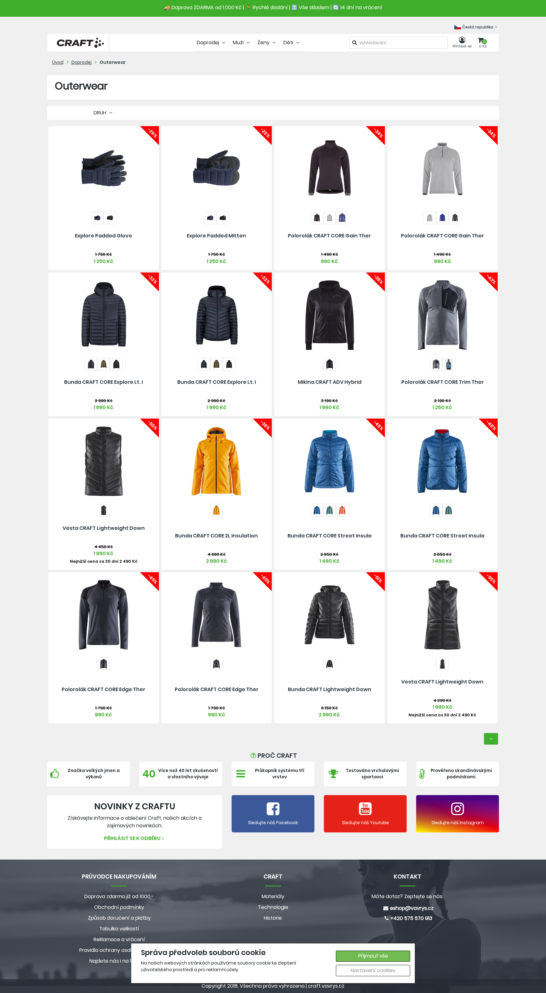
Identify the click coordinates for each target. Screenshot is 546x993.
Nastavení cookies (373, 970)
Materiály (273, 896)
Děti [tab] (288, 42)
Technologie (273, 907)
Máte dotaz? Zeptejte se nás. (407, 896)
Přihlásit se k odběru (132, 838)
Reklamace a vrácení (119, 939)
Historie (273, 918)
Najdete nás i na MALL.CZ (119, 961)
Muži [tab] (239, 42)
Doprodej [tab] (208, 42)
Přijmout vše (373, 955)
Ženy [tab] (264, 42)
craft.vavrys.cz (326, 986)
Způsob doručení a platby (119, 918)
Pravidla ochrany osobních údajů (119, 950)
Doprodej (81, 62)
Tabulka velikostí (119, 928)
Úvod (58, 62)
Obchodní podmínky (119, 907)
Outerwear (113, 62)
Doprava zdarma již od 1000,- (119, 896)
